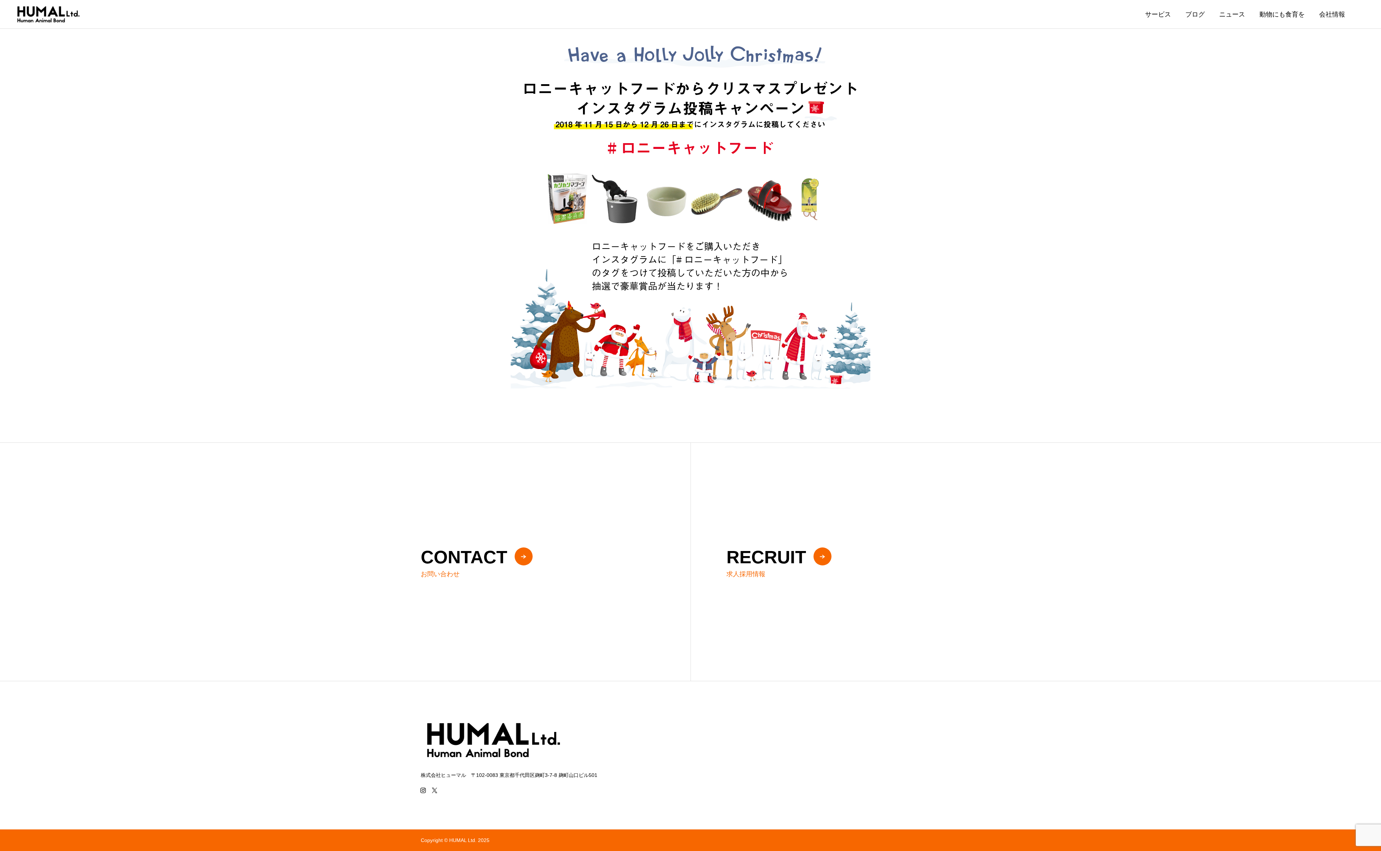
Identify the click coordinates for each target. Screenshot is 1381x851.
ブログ (1195, 14)
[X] (434, 790)
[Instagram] (423, 790)
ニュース (1232, 14)
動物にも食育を (1282, 14)
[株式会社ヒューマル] (48, 14)
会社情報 (1332, 14)
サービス (1158, 14)
